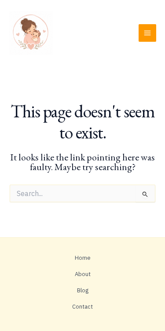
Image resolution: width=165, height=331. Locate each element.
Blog (82, 290)
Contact (82, 306)
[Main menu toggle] (147, 33)
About (83, 274)
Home (83, 258)
